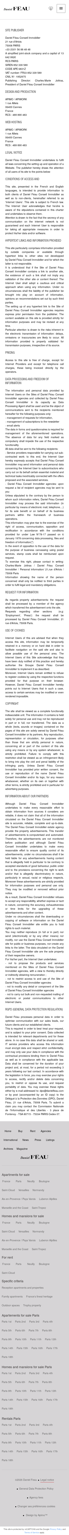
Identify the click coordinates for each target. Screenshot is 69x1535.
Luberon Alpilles (48, 1199)
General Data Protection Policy (36, 1488)
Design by (36, 1515)
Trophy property (32, 1305)
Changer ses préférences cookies (36, 1506)
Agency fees (36, 1497)
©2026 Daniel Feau (26, 1479)
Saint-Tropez (39, 1207)
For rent (7, 1257)
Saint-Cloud (8, 1190)
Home (17, 8)
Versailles (23, 1190)
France (6, 1181)
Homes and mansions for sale (23, 1216)
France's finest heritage (39, 1296)
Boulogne (44, 1181)
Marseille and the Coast (15, 1207)
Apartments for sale (16, 1174)
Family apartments (12, 1296)
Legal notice (47, 1479)
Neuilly (31, 1181)
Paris (18, 1181)
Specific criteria (12, 1281)
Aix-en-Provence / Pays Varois (19, 1199)
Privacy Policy (56, 1529)
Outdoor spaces (11, 1305)
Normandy (38, 1190)
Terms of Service (31, 1532)
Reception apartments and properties (23, 1287)
